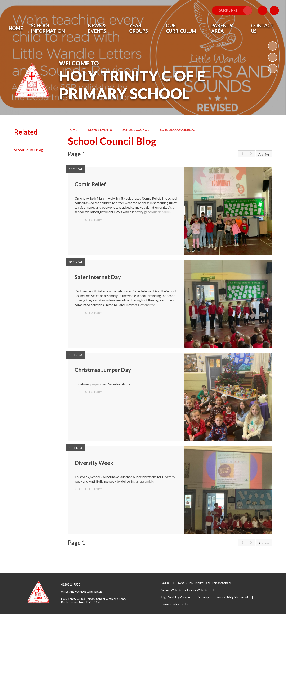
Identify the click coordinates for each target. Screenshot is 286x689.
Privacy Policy (170, 604)
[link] (242, 154)
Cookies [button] (185, 604)
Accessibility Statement (232, 597)
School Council (135, 129)
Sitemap (203, 597)
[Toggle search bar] (274, 10)
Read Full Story (88, 219)
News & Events (100, 129)
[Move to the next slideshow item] (272, 68)
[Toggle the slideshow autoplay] (272, 46)
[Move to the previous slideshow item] (272, 57)
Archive (263, 154)
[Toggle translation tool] (262, 10)
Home (72, 129)
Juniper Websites (198, 590)
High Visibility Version (175, 597)
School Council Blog (177, 129)
